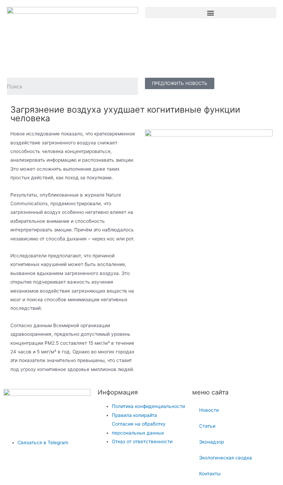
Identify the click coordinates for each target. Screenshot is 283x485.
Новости (209, 410)
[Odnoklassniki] (41, 469)
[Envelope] (70, 469)
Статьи (207, 426)
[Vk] (12, 469)
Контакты (210, 473)
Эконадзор (211, 442)
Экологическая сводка (225, 457)
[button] (210, 12)
